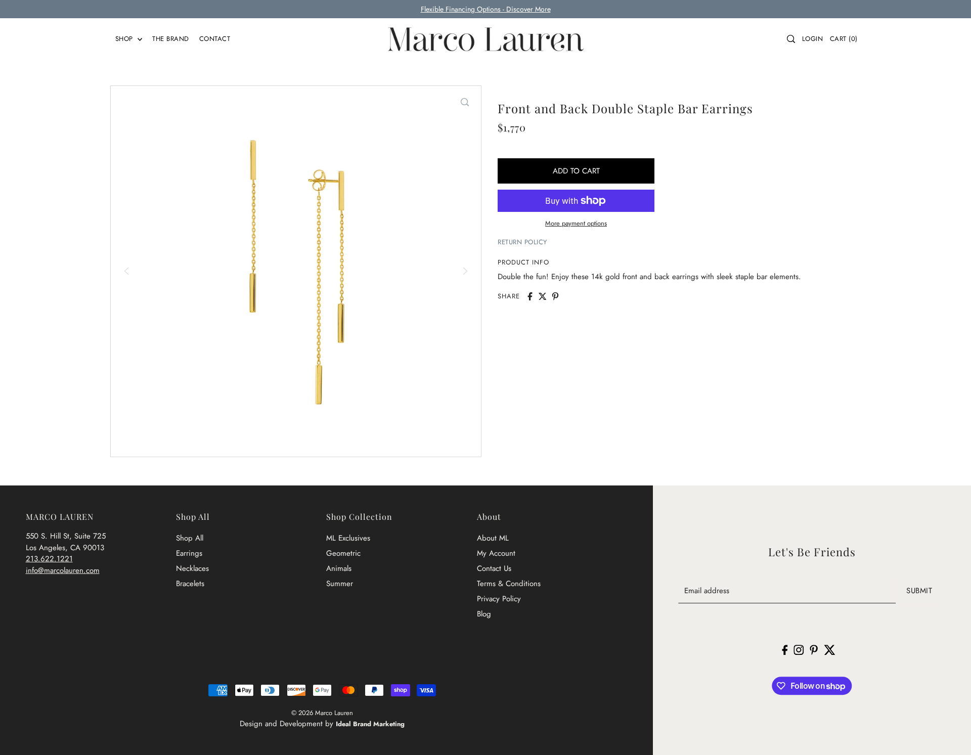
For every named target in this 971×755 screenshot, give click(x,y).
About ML (493, 538)
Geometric (343, 553)
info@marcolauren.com (63, 570)
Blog (484, 613)
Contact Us (494, 568)
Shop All (189, 538)
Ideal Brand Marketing (370, 724)
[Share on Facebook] (530, 296)
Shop (125, 38)
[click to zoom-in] (465, 102)
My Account (496, 553)
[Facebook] (785, 649)
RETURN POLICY (522, 242)
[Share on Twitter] (543, 296)
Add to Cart (576, 170)
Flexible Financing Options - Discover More (486, 9)
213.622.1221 (49, 558)
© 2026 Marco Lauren (322, 713)
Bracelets (190, 583)
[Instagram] (799, 649)
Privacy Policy (499, 598)
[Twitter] (829, 649)
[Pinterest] (814, 649)
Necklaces (192, 568)
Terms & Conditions (509, 583)
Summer (339, 583)
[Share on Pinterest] (555, 296)
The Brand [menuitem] (170, 38)
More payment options (576, 223)
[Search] (791, 39)
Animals (338, 568)
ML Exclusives (348, 538)
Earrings (189, 553)
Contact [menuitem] (215, 38)
